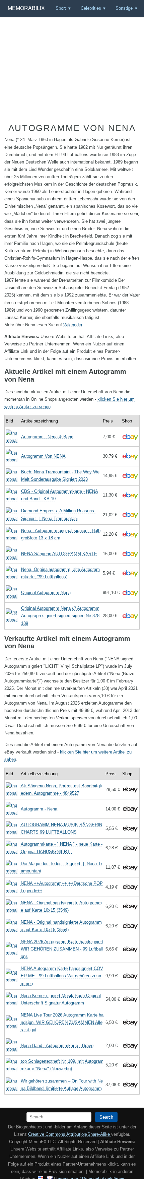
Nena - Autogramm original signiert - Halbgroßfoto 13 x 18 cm (60, 534)
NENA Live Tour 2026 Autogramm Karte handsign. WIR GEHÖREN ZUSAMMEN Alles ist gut (62, 1022)
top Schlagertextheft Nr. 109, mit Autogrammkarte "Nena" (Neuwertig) (62, 1065)
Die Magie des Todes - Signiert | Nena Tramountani (61, 867)
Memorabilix (26, 8)
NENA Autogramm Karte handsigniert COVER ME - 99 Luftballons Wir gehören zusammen (62, 976)
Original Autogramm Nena (46, 592)
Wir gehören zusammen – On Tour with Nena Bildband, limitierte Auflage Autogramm (62, 1084)
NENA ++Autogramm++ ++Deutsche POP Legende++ (62, 887)
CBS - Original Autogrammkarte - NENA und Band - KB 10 (59, 495)
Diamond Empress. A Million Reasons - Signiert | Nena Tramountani (59, 514)
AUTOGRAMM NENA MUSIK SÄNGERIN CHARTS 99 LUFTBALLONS (61, 828)
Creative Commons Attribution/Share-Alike (69, 1134)
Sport (61, 8)
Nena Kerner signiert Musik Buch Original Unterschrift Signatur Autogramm (61, 999)
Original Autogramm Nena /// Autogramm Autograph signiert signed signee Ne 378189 (60, 616)
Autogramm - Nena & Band (47, 436)
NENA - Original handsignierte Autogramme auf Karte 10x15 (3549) (61, 906)
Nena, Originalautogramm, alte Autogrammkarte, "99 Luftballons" (60, 573)
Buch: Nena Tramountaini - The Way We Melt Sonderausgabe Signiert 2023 (60, 475)
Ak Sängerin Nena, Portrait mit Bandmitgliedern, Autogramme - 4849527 (61, 789)
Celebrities (91, 8)
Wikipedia (72, 324)
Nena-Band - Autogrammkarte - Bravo (57, 1045)
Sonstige (124, 8)
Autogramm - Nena (39, 808)
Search (106, 1117)
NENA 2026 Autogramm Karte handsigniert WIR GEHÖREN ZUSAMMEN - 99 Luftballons (62, 949)
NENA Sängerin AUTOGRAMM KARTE (59, 553)
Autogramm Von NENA (43, 456)
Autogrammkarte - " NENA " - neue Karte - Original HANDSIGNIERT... (61, 848)
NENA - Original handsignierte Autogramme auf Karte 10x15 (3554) (61, 926)
